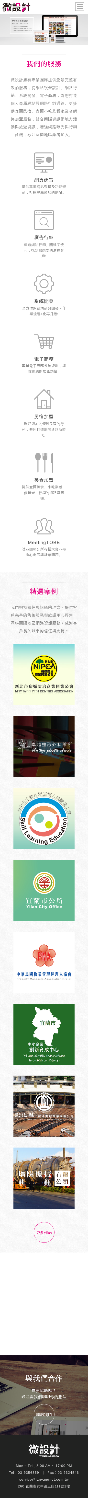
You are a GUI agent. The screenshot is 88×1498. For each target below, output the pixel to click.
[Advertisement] (44, 1304)
